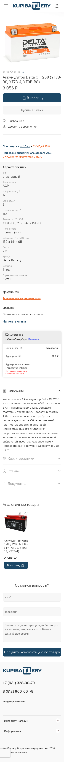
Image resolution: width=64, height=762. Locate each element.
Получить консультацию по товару (32, 652)
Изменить (33, 339)
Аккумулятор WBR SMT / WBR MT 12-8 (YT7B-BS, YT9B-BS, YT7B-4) (16, 546)
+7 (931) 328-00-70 (19, 682)
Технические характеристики (22, 298)
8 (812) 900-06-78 (18, 691)
